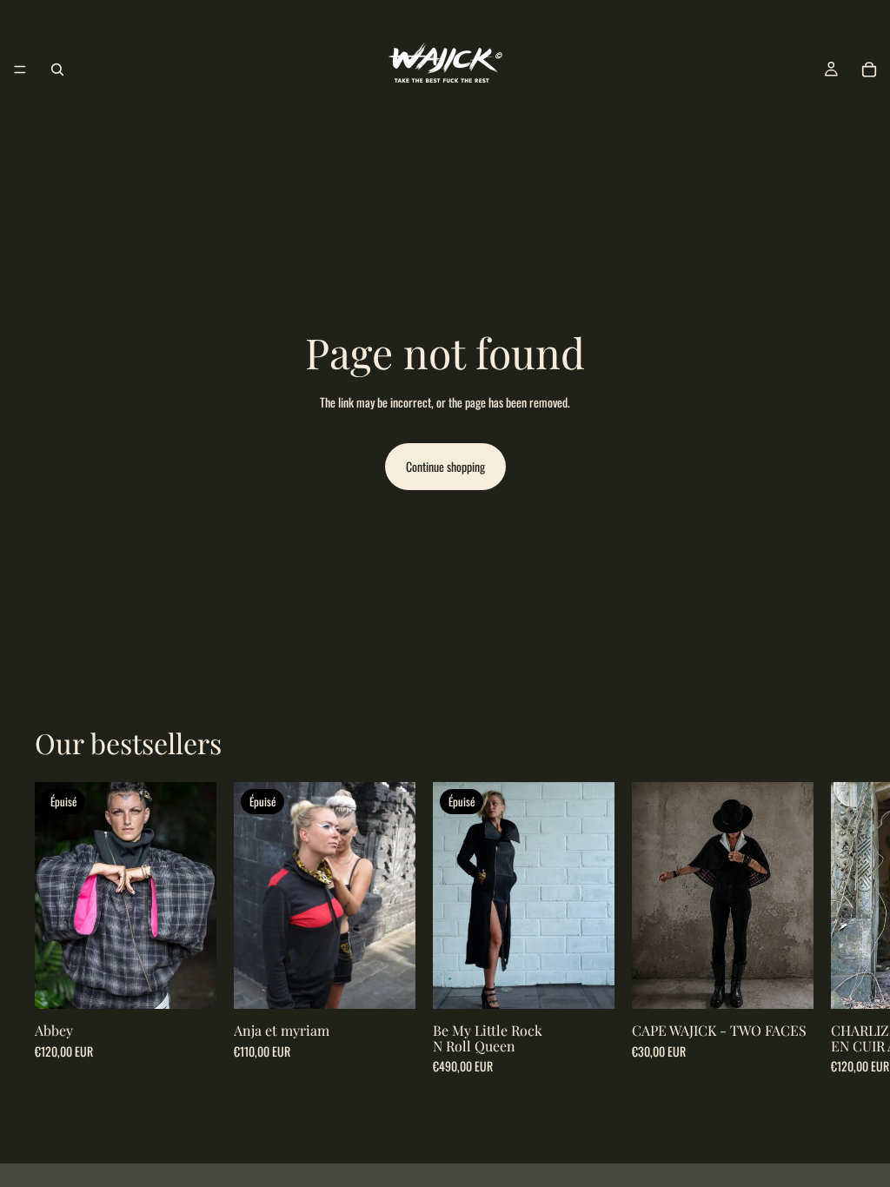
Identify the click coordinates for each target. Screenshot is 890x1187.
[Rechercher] (57, 69)
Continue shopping (445, 466)
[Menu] (20, 70)
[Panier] (869, 69)
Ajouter (801, 981)
